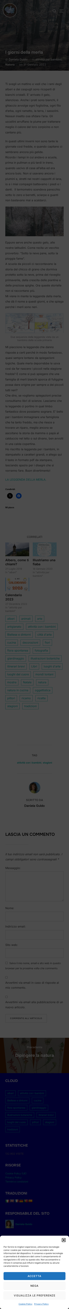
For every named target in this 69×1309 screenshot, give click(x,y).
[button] (63, 1240)
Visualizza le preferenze (34, 1295)
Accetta (34, 1276)
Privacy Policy (41, 1304)
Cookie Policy (25, 1304)
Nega (34, 1285)
